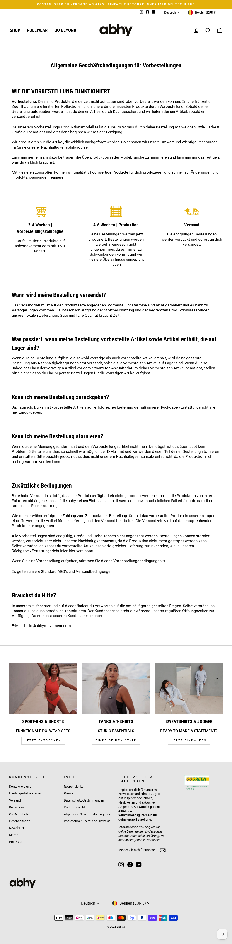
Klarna (13, 835)
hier (15, 412)
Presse (68, 793)
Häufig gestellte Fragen (25, 793)
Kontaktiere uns (20, 787)
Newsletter (16, 828)
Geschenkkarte (19, 821)
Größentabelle (19, 814)
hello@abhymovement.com (47, 625)
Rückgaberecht (74, 807)
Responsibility (73, 787)
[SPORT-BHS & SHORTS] (43, 688)
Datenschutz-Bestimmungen (84, 800)
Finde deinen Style (116, 740)
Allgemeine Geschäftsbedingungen (88, 814)
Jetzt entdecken (43, 740)
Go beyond (65, 30)
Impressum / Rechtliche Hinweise (87, 821)
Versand (15, 800)
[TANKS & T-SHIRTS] (116, 688)
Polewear (37, 30)
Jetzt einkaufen (189, 740)
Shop (15, 30)
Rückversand (18, 807)
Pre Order (15, 842)
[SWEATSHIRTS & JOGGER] (189, 688)
